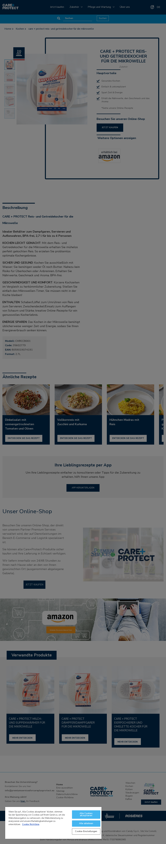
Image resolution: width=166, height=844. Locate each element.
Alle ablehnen (86, 823)
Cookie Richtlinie (30, 824)
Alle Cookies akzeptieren (86, 814)
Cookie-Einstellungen (86, 831)
